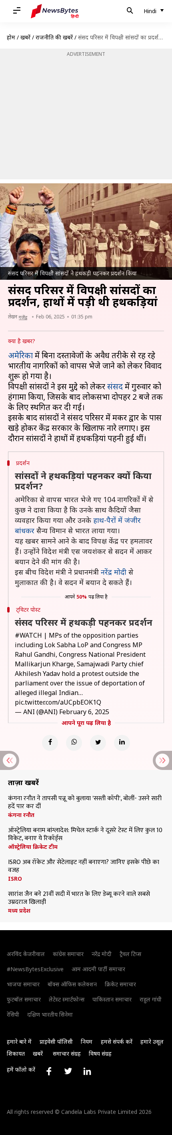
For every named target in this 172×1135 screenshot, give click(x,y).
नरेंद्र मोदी (113, 572)
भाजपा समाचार (23, 984)
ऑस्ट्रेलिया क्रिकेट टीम (33, 846)
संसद (115, 386)
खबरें (25, 37)
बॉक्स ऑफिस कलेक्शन (72, 984)
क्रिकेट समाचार (120, 984)
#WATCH (28, 635)
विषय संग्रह (100, 1053)
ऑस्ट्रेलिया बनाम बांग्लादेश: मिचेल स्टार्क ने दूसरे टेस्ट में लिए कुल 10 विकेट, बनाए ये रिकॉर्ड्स (85, 834)
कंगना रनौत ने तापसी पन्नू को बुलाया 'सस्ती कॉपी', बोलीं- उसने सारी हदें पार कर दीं (85, 803)
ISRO (15, 878)
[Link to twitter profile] (68, 1071)
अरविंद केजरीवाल (26, 954)
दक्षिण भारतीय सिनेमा (50, 1014)
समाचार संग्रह (67, 1053)
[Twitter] (98, 743)
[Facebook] (50, 743)
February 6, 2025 (84, 711)
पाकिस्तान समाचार (112, 999)
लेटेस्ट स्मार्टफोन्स (66, 999)
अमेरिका (20, 355)
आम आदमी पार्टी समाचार (98, 969)
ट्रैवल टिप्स (130, 954)
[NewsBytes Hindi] (55, 11)
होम (11, 37)
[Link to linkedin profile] (87, 1071)
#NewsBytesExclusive (35, 969)
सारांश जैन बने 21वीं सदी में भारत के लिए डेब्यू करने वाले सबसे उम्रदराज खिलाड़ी (79, 898)
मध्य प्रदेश (19, 910)
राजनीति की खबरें (54, 37)
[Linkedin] (122, 743)
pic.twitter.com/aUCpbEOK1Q (58, 702)
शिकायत (16, 1053)
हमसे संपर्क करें (116, 1041)
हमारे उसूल (152, 1041)
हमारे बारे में (19, 1041)
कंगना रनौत (21, 815)
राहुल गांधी (151, 999)
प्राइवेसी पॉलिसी (56, 1041)
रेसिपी (13, 1014)
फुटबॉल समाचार (24, 999)
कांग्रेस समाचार (68, 954)
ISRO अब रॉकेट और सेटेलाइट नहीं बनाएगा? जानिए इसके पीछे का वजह (83, 866)
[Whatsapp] (74, 743)
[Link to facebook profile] (48, 1071)
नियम (86, 1041)
